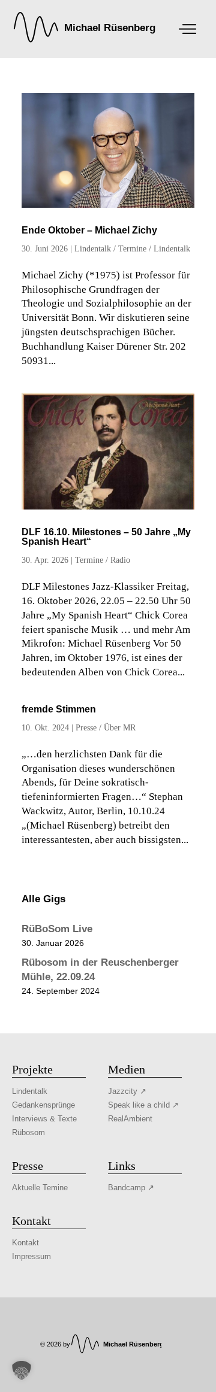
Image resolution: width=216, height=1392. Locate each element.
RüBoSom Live (57, 929)
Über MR (120, 727)
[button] (21, 1370)
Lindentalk (92, 248)
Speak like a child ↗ (143, 1104)
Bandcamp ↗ (131, 1187)
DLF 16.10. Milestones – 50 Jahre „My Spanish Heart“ (106, 537)
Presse (86, 727)
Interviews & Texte (44, 1118)
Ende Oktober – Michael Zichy (89, 230)
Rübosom (28, 1132)
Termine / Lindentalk (154, 248)
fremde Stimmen (59, 709)
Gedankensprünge (43, 1104)
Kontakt (25, 1242)
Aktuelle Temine (40, 1187)
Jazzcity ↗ (127, 1091)
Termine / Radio (102, 560)
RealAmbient (130, 1118)
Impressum (31, 1256)
